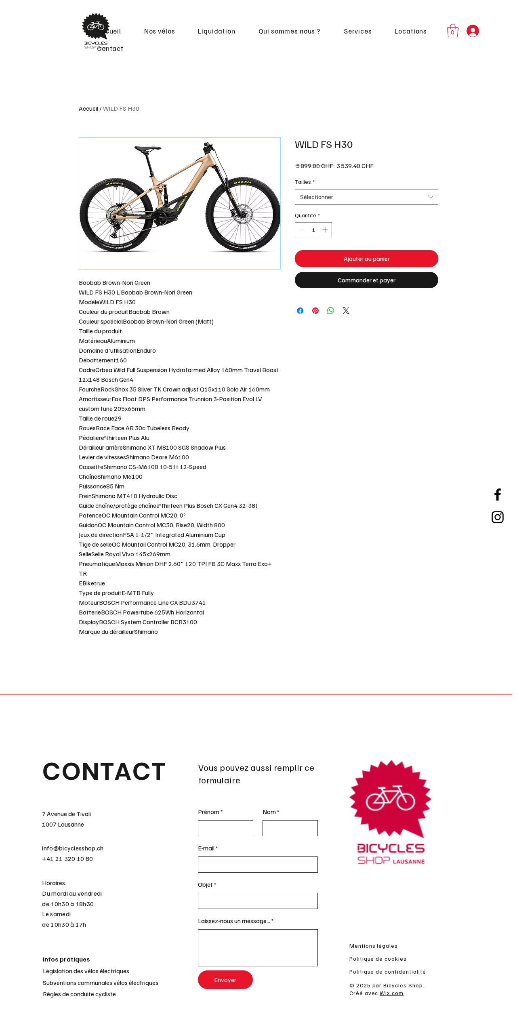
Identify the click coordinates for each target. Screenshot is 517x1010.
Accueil (88, 108)
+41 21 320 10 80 (67, 858)
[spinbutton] (313, 230)
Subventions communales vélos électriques (100, 982)
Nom (269, 811)
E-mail (206, 848)
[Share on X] (346, 311)
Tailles (305, 181)
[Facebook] (498, 494)
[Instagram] (498, 517)
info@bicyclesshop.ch (72, 848)
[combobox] (366, 197)
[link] (452, 30)
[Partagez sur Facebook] (300, 311)
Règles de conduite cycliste (79, 994)
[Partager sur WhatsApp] (331, 311)
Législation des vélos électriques (86, 971)
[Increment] (326, 230)
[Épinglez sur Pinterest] (315, 311)
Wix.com (392, 992)
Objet (205, 884)
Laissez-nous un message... (234, 920)
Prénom (208, 811)
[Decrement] (301, 230)
